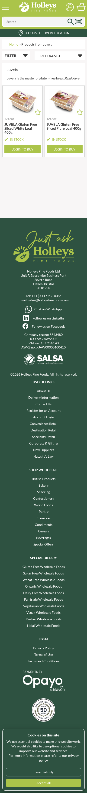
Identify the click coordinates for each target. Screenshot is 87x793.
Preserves (43, 518)
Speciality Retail (43, 437)
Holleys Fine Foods (38, 7)
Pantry (43, 511)
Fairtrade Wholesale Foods (43, 599)
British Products (43, 479)
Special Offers (43, 544)
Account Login (43, 417)
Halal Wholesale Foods (43, 626)
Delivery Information (43, 397)
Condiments (43, 525)
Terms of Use (43, 655)
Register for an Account (43, 411)
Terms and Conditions (43, 661)
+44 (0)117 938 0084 (46, 296)
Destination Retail (44, 430)
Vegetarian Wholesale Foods (43, 606)
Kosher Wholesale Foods (43, 619)
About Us (43, 391)
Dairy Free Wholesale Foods (43, 593)
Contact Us (43, 404)
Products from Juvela (36, 44)
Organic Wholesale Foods (43, 586)
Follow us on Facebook (48, 326)
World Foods (43, 505)
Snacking (43, 492)
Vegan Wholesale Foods (43, 612)
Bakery (43, 485)
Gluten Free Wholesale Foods (44, 567)
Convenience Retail (44, 424)
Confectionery (43, 498)
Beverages (43, 538)
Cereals (43, 531)
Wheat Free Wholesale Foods (43, 580)
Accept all (43, 783)
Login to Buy (22, 149)
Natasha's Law (43, 456)
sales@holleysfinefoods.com (48, 300)
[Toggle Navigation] (6, 7)
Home (13, 44)
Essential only (43, 772)
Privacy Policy (43, 648)
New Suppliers (43, 450)
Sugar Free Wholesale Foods (43, 573)
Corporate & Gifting (43, 443)
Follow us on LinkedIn (48, 318)
